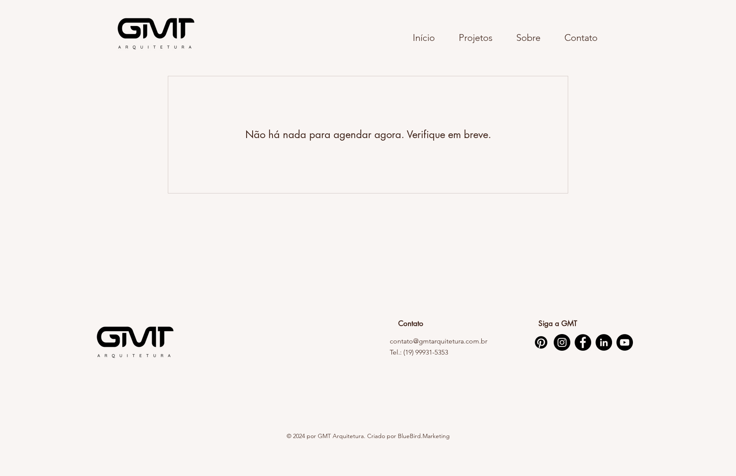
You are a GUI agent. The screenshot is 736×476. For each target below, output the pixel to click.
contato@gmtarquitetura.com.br (438, 341)
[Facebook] (583, 342)
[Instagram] (562, 342)
